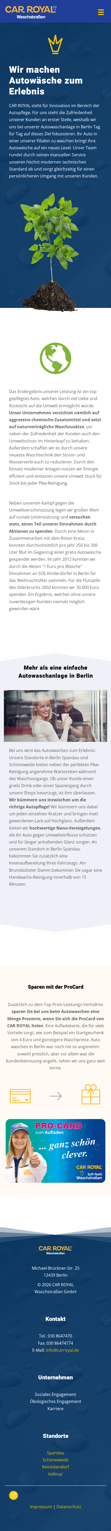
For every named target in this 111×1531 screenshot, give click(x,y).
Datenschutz (69, 1507)
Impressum (41, 1507)
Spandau (55, 1453)
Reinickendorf (55, 1467)
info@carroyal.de (62, 1350)
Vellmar (55, 1474)
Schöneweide (55, 1460)
